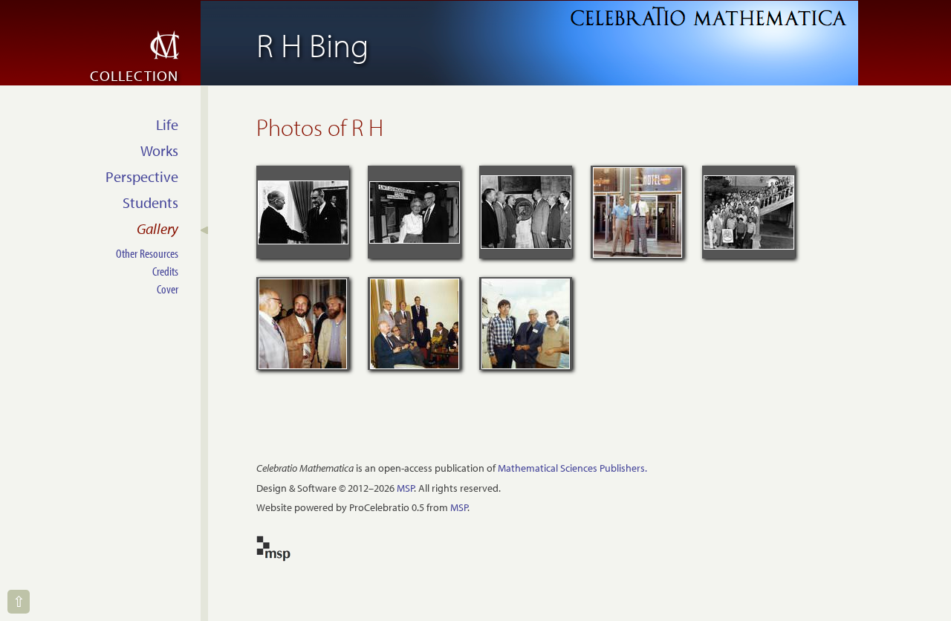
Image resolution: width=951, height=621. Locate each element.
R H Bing (312, 44)
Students (150, 202)
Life (167, 124)
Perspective (142, 176)
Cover (167, 288)
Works (159, 150)
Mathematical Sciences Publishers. (572, 468)
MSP (405, 488)
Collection (134, 75)
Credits (165, 271)
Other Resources (147, 253)
